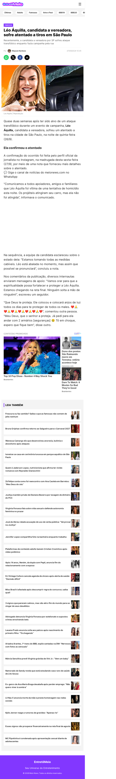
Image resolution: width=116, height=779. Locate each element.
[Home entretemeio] (12, 4)
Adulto (20, 12)
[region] (42, 225)
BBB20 (74, 12)
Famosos (33, 12)
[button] (6, 57)
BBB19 (62, 12)
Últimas (7, 12)
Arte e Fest (48, 12)
